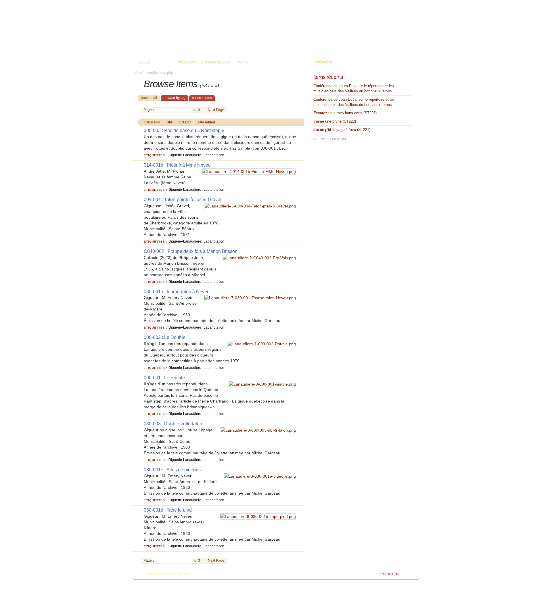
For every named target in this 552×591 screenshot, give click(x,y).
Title (169, 122)
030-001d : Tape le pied (168, 510)
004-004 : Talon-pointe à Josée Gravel (182, 199)
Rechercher (323, 62)
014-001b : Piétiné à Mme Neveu (177, 165)
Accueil (145, 62)
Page (147, 110)
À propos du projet (216, 62)
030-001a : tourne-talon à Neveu (177, 291)
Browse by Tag (174, 98)
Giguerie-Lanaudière (184, 155)
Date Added (206, 122)
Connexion (389, 574)
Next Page (216, 110)
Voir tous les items (329, 139)
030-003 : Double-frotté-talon (173, 423)
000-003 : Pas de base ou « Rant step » (184, 130)
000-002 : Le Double (164, 337)
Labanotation (214, 155)
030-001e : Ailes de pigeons (172, 469)
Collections (187, 62)
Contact (243, 62)
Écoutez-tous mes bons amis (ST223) (345, 113)
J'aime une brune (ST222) (334, 121)
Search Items (202, 98)
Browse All (149, 98)
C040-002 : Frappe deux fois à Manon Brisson (190, 251)
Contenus (164, 62)
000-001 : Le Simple (164, 377)
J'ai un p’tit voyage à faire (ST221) (341, 129)
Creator (185, 122)
